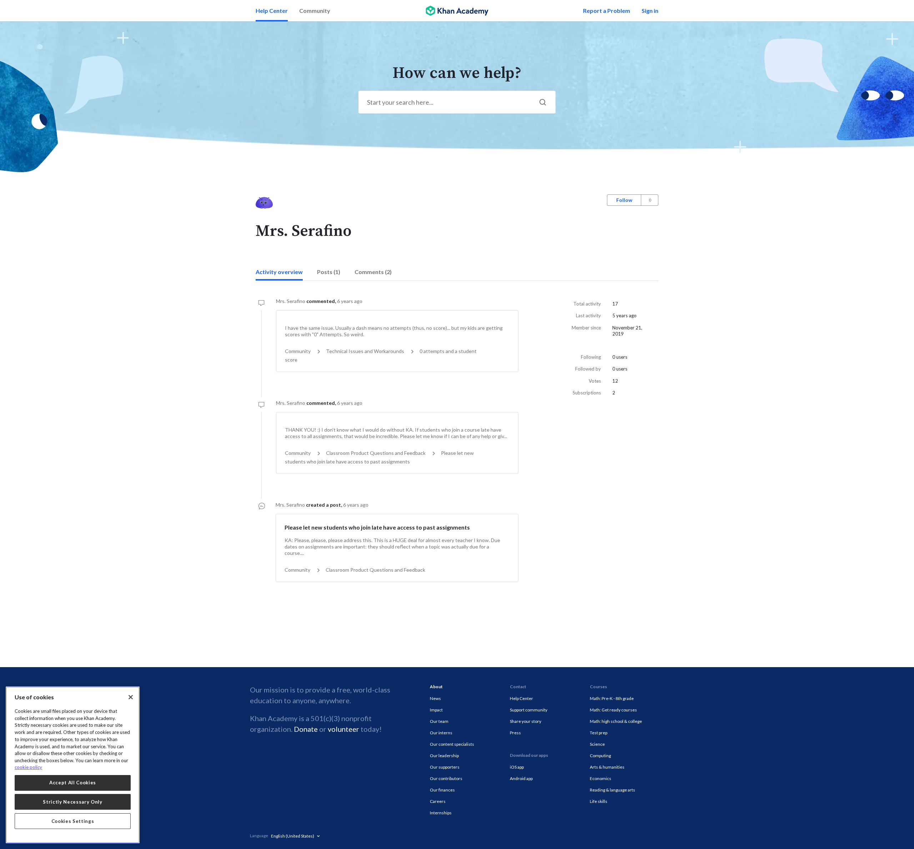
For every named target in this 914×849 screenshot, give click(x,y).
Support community (528, 710)
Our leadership (444, 755)
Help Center (272, 10)
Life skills (598, 801)
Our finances (442, 790)
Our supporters (444, 767)
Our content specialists (452, 744)
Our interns (441, 732)
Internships (441, 812)
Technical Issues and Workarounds (365, 351)
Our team (439, 721)
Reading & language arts (612, 790)
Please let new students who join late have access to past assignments (377, 527)
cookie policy (28, 767)
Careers (438, 801)
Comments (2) (373, 271)
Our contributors (446, 778)
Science (597, 744)
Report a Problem (606, 10)
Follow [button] (624, 200)
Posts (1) (328, 271)
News (435, 698)
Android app (521, 778)
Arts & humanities (607, 767)
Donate (306, 729)
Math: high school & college (616, 721)
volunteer (343, 729)
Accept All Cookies (72, 782)
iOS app (517, 767)
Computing (600, 755)
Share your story (525, 721)
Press (515, 732)
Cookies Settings (72, 821)
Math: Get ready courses (613, 710)
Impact (436, 710)
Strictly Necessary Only (72, 802)
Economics (600, 778)
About (436, 686)
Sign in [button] (650, 10)
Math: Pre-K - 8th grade (612, 698)
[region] (73, 764)
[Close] (131, 697)
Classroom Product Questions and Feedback (376, 453)
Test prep (598, 732)
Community (314, 10)
